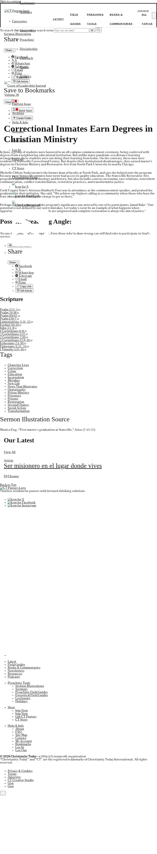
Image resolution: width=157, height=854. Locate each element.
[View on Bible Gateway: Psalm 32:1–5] (19, 309)
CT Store (18, 168)
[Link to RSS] (30, 245)
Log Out (18, 159)
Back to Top (8, 484)
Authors (25, 76)
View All (10, 452)
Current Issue (21, 104)
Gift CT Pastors (25, 716)
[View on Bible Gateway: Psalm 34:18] (18, 312)
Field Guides (16, 664)
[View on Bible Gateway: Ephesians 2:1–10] (25, 343)
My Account (23, 741)
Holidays (21, 701)
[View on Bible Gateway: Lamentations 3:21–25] (32, 321)
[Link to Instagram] (26, 205)
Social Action (17, 407)
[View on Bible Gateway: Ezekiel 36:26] (20, 324)
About (19, 728)
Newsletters (16, 670)
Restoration (16, 401)
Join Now (143, 11)
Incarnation (16, 377)
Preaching (27, 39)
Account (18, 131)
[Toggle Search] (154, 15)
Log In (16, 150)
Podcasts (14, 676)
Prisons (13, 398)
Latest (58, 19)
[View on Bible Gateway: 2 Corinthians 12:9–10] (31, 340)
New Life (14, 383)
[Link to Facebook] (26, 195)
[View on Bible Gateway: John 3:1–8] (16, 328)
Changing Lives (18, 365)
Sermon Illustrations (29, 686)
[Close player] (3, 793)
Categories (19, 21)
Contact (20, 738)
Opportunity (17, 389)
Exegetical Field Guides (31, 695)
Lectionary (27, 3)
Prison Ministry (18, 392)
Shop (11, 707)
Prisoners (14, 395)
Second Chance (18, 404)
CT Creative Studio (21, 780)
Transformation (19, 411)
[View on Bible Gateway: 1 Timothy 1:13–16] (25, 349)
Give (11, 783)
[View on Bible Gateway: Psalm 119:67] (19, 315)
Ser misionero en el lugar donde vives (53, 465)
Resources (15, 673)
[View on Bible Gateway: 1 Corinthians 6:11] (26, 331)
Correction (15, 368)
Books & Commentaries (24, 667)
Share (12, 262)
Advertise (14, 777)
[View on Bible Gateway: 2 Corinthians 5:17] (27, 334)
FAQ (18, 731)
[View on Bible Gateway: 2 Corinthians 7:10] (27, 337)
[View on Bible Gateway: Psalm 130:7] (18, 318)
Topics (24, 67)
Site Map (21, 735)
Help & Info (20, 122)
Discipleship (29, 49)
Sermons (21, 689)
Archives (18, 113)
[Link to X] (20, 186)
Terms (12, 774)
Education (15, 374)
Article (8, 460)
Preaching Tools (19, 682)
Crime (12, 371)
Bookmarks (20, 140)
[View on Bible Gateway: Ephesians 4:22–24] (28, 346)
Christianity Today (25, 177)
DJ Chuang (11, 476)
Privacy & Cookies (20, 770)
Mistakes (14, 380)
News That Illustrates (22, 386)
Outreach (26, 58)
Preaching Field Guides (31, 692)
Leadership (27, 30)
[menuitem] (86, 266)
